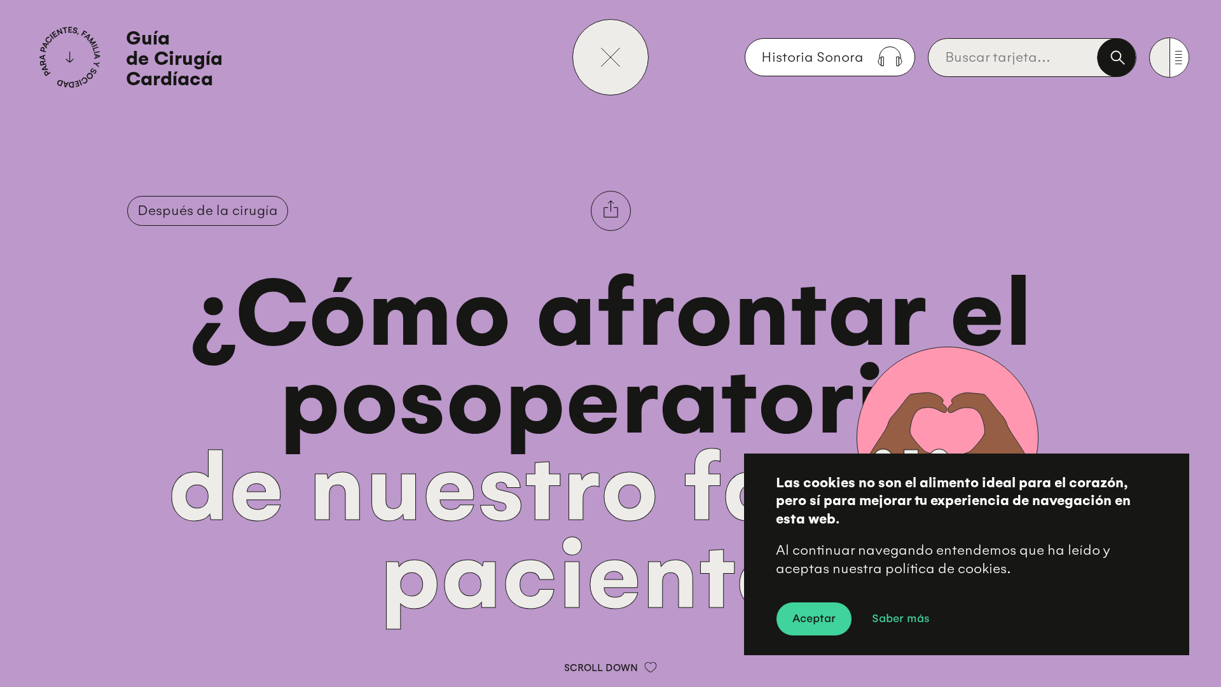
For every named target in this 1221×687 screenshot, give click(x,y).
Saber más (901, 617)
